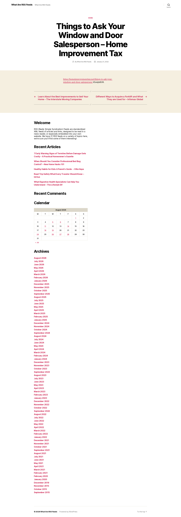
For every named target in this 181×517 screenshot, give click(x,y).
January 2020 (40, 479)
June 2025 (39, 303)
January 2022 (40, 437)
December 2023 (41, 362)
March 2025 (39, 313)
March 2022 (39, 430)
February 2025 (41, 316)
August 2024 (40, 336)
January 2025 (40, 320)
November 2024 (41, 326)
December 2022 (41, 401)
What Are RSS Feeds (21, 5)
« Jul (37, 242)
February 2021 (41, 473)
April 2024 (39, 349)
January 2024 (40, 359)
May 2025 (38, 307)
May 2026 (38, 268)
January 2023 (40, 398)
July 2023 (38, 378)
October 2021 (40, 447)
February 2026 (41, 277)
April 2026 (39, 271)
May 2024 (38, 346)
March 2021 (39, 469)
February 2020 (41, 476)
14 (68, 226)
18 (45, 230)
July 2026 (38, 261)
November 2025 (41, 287)
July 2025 (38, 300)
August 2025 (40, 297)
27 (60, 234)
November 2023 (41, 365)
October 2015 (40, 489)
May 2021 (38, 463)
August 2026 (40, 258)
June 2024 (39, 342)
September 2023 (42, 372)
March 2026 (39, 274)
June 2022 (39, 421)
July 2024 (38, 339)
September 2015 (42, 492)
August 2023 (40, 375)
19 (53, 230)
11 (45, 226)
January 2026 (40, 281)
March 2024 (39, 352)
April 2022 (39, 427)
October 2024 (40, 329)
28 (68, 234)
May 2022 (38, 424)
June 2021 (39, 460)
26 (53, 234)
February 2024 (41, 356)
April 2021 (39, 466)
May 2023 (38, 385)
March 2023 (39, 391)
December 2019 (41, 483)
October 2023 (40, 369)
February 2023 (41, 395)
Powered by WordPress (68, 512)
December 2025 (41, 284)
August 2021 (40, 453)
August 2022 (40, 414)
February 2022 (41, 434)
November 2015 (41, 486)
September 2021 (42, 450)
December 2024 (41, 323)
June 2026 (39, 264)
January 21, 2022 (103, 62)
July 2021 (38, 456)
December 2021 (41, 440)
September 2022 (42, 411)
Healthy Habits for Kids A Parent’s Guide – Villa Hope (59, 169)
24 (38, 234)
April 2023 (39, 388)
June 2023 (39, 382)
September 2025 (42, 294)
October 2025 (40, 290)
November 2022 (41, 404)
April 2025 (39, 310)
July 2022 (38, 417)
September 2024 (42, 333)
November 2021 (41, 443)
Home (90, 18)
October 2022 (40, 408)
